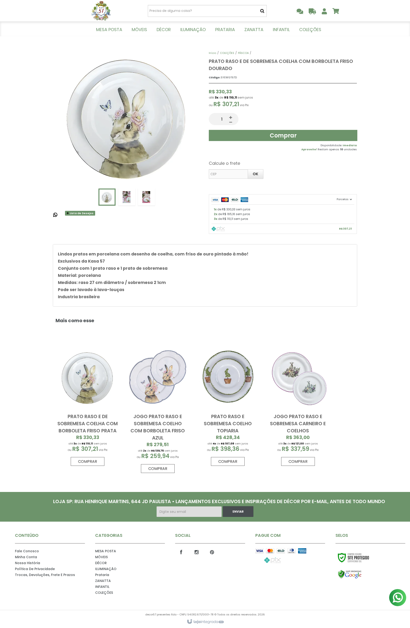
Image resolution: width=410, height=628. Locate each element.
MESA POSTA (105, 551)
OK (255, 174)
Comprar (283, 135)
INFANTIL (102, 586)
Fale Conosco (27, 551)
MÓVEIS (101, 557)
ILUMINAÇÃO (105, 569)
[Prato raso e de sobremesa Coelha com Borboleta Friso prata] (87, 405)
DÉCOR (101, 563)
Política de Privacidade (35, 569)
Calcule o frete (224, 163)
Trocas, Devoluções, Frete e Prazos (45, 574)
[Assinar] (238, 511)
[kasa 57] (101, 10)
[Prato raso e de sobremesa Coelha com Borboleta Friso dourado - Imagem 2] (126, 197)
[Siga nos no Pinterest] (212, 551)
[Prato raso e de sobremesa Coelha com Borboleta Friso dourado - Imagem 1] (107, 197)
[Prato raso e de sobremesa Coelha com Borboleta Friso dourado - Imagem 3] (146, 197)
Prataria (102, 574)
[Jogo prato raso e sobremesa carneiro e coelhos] (297, 405)
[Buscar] (262, 10)
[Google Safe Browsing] (360, 574)
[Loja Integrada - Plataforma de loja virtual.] (205, 621)
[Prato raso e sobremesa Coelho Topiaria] (227, 405)
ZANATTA (103, 580)
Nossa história (27, 563)
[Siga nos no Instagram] (196, 551)
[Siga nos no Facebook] (181, 551)
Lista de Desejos (81, 213)
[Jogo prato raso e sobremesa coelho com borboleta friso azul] (157, 408)
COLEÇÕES (227, 53)
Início (212, 53)
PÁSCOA (243, 53)
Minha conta (26, 557)
